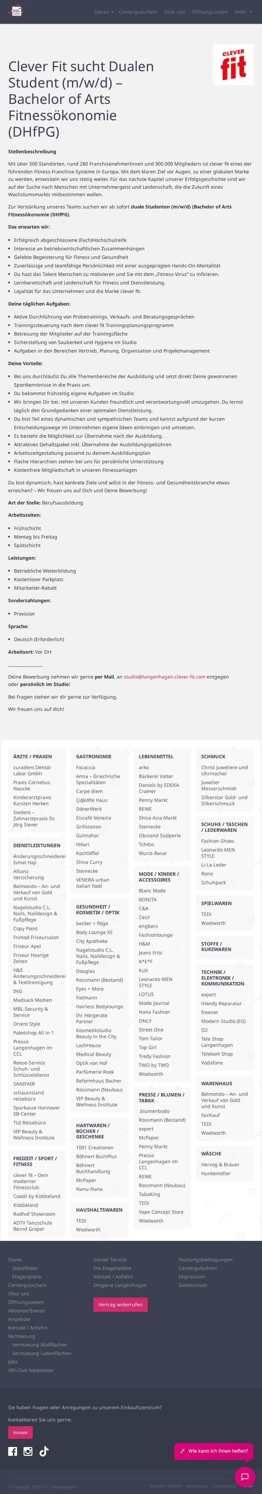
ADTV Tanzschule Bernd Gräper (32, 1226)
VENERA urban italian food (93, 883)
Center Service (110, 1259)
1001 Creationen (95, 1148)
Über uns (174, 12)
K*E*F (145, 962)
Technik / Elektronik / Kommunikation (222, 978)
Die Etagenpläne (112, 1268)
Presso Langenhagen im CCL (32, 1048)
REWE (145, 809)
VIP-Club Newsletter (31, 1370)
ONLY (145, 1021)
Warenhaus (216, 1083)
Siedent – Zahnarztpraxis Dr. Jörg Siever (34, 818)
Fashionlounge (156, 935)
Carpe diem (89, 791)
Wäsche (211, 1153)
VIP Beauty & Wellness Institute (34, 1135)
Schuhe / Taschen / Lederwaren (224, 827)
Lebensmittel (156, 756)
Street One (151, 1030)
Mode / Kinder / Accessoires (159, 877)
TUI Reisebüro (29, 1123)
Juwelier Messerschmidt (218, 785)
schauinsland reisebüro (28, 1096)
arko (144, 767)
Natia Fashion (154, 1012)
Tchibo (146, 844)
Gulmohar (87, 835)
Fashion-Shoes (217, 841)
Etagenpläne (26, 1276)
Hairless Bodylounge (99, 1006)
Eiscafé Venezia (93, 818)
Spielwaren (216, 903)
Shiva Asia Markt (158, 818)
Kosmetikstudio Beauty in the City (96, 1033)
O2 (204, 1030)
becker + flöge (92, 923)
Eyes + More (90, 989)
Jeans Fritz (150, 953)
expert (146, 1129)
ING (17, 991)
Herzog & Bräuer (220, 1165)
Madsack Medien (32, 1000)
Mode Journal (154, 1003)
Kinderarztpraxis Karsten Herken (32, 800)
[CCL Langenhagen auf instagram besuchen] (29, 1452)
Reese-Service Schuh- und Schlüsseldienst (31, 1069)
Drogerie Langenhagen (120, 1285)
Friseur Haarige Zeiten (31, 958)
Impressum (192, 1276)
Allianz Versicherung (28, 874)
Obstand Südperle (160, 835)
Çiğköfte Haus (91, 800)
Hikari (82, 844)
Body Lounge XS (94, 932)
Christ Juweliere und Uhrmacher (224, 770)
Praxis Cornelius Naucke (31, 785)
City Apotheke (91, 941)
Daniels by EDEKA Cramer (159, 788)
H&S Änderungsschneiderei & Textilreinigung (37, 976)
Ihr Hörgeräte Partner (91, 1018)
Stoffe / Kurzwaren (216, 946)
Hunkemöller (216, 1173)
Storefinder (25, 1268)
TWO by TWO (154, 1065)
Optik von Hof (91, 1063)
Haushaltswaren (99, 1210)
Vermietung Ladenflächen (41, 1353)
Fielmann (86, 998)
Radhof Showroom (34, 1214)
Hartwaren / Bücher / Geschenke (93, 1131)
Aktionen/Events (26, 1310)
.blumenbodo (154, 1111)
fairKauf (210, 1115)
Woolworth (88, 1230)
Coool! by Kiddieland (36, 1196)
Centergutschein (138, 12)
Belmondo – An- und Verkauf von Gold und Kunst (36, 892)
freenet (209, 1012)
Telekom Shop (217, 1054)
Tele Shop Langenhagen (217, 1042)
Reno (207, 874)
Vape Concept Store (161, 1212)
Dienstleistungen (36, 845)
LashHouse (88, 1045)
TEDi (81, 1221)
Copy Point (25, 928)
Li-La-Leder (214, 865)
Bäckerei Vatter (156, 776)
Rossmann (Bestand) (99, 980)
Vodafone (212, 1063)
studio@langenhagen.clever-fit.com (164, 676)
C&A (143, 908)
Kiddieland (25, 1205)
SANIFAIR (24, 1084)
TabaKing (149, 1194)
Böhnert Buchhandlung (93, 1168)
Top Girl (148, 1047)
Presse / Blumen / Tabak (162, 1097)
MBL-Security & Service (30, 1012)
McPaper (86, 1180)
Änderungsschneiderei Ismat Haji (37, 859)
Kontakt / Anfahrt (27, 1327)
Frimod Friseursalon (36, 937)
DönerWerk (89, 809)
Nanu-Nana (89, 1189)
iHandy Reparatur (221, 1003)
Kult (143, 970)
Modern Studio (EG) (223, 1021)
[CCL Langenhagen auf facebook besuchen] (13, 1452)
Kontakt (20, 1432)
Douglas (85, 971)
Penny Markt (153, 800)
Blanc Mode (152, 891)
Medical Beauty (93, 1054)
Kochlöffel (87, 853)
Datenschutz (193, 1285)
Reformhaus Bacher (98, 1081)
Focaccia (85, 767)
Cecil (144, 917)
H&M (144, 944)
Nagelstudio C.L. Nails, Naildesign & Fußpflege (35, 913)
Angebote (19, 1319)
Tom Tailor (150, 1039)
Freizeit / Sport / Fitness (35, 1161)
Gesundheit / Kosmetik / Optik (97, 909)
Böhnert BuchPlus (96, 1156)
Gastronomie (94, 756)
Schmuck (213, 756)
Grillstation (88, 827)
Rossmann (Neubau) (99, 1090)
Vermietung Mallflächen (39, 1344)
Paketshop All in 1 (33, 1033)
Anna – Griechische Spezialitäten (98, 779)
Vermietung (21, 1336)
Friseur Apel (27, 946)
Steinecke (87, 871)
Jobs (13, 1361)
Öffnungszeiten (210, 12)
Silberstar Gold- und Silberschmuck (224, 800)
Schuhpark (213, 883)
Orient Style (26, 1024)
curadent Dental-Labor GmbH (32, 770)
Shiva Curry (89, 862)
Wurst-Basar (153, 853)
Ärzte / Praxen (32, 756)
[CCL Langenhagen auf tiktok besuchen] (44, 1452)
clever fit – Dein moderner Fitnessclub (30, 1181)
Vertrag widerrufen (121, 1304)
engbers (148, 926)
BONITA (148, 900)
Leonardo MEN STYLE (156, 982)
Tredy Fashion (155, 1056)
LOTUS (146, 994)
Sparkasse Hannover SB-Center (36, 1111)
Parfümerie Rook (95, 1072)
